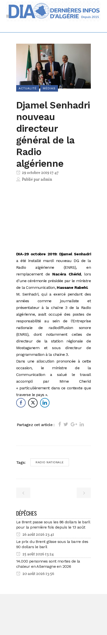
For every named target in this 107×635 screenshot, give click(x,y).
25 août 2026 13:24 (38, 554)
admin (46, 179)
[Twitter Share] (33, 402)
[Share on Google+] (74, 424)
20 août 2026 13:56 (38, 574)
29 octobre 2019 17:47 (40, 173)
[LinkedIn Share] (45, 402)
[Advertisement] (53, 218)
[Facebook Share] (21, 402)
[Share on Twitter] (65, 424)
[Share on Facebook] (59, 424)
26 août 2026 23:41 (38, 534)
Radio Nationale (50, 462)
